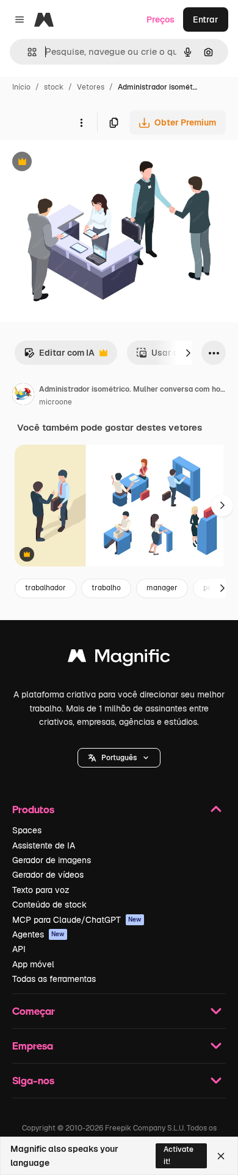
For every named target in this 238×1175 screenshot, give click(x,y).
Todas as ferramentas (54, 978)
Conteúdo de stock (49, 904)
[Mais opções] (81, 122)
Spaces (26, 830)
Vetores (90, 87)
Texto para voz (41, 889)
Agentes (38, 934)
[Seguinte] (188, 353)
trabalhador (45, 588)
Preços (160, 19)
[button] (119, 757)
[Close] (221, 1156)
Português (119, 758)
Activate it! (178, 1155)
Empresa (32, 1045)
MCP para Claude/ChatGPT (77, 919)
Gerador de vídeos (48, 874)
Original (78, 163)
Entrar (205, 19)
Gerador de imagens (51, 860)
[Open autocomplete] (27, 52)
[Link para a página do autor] (23, 396)
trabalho (106, 588)
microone (55, 402)
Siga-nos (33, 1080)
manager (162, 588)
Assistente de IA (43, 845)
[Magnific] (119, 658)
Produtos (33, 809)
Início (21, 87)
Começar (33, 1010)
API (19, 949)
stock (53, 87)
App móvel (33, 964)
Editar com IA (59, 356)
